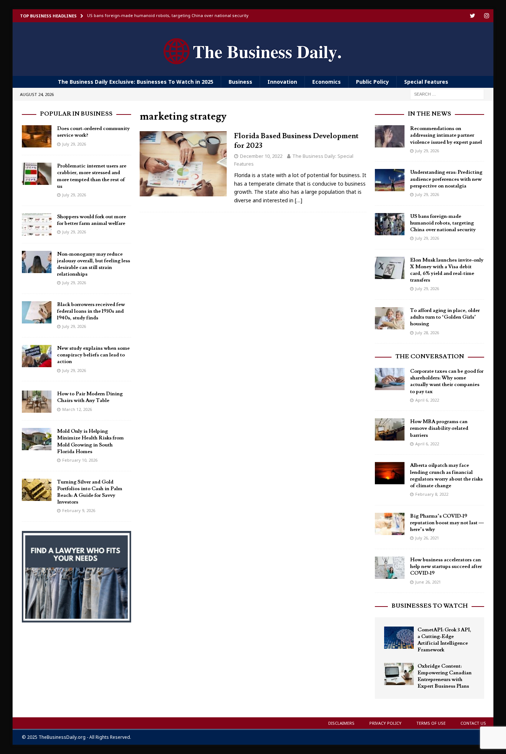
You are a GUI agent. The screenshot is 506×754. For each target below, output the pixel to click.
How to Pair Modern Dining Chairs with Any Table (90, 397)
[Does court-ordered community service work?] (36, 136)
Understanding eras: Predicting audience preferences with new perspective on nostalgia (446, 179)
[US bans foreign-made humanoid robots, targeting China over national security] (390, 224)
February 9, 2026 (78, 510)
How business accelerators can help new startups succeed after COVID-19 (446, 567)
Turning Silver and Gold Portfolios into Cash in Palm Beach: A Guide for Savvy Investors (89, 492)
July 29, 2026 (74, 144)
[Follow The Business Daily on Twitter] (472, 15)
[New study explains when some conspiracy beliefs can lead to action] (36, 356)
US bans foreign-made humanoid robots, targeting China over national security (443, 223)
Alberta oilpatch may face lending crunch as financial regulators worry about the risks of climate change (446, 475)
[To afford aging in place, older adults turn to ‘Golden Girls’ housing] (390, 318)
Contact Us (473, 723)
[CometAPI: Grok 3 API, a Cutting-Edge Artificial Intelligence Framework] (399, 638)
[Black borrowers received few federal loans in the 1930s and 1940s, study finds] (36, 312)
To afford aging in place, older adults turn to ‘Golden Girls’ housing (445, 317)
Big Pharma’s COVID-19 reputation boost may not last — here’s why (447, 523)
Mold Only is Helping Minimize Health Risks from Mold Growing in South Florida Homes (90, 441)
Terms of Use (431, 723)
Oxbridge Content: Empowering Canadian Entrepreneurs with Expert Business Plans (444, 676)
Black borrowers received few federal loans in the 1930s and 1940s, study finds (91, 311)
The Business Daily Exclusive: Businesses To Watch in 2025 (135, 81)
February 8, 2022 (431, 494)
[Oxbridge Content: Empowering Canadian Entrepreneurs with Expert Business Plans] (399, 674)
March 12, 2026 (77, 409)
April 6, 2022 (427, 400)
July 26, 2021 (427, 538)
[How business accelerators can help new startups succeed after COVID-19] (390, 568)
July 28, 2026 (427, 332)
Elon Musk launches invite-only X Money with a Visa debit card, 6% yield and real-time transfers (446, 270)
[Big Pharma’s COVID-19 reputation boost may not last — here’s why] (390, 524)
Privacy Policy (385, 723)
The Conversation (429, 356)
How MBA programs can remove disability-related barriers (439, 428)
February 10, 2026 (79, 460)
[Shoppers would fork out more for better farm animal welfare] (36, 224)
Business (240, 81)
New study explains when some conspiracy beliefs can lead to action (93, 355)
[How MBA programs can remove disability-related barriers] (390, 429)
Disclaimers (341, 723)
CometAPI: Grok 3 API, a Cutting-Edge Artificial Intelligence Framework (444, 640)
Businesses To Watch (430, 605)
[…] (298, 200)
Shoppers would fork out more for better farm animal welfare (91, 220)
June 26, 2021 (428, 582)
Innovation (282, 81)
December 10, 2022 (261, 156)
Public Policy (372, 81)
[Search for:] (447, 93)
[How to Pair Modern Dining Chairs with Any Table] (36, 402)
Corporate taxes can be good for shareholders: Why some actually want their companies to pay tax (446, 381)
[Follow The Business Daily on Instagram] (486, 15)
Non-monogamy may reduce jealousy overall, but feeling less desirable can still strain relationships (93, 264)
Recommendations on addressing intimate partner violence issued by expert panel (446, 135)
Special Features (426, 81)
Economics (326, 81)
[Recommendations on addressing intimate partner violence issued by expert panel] (390, 136)
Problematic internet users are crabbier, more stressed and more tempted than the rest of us (91, 176)
